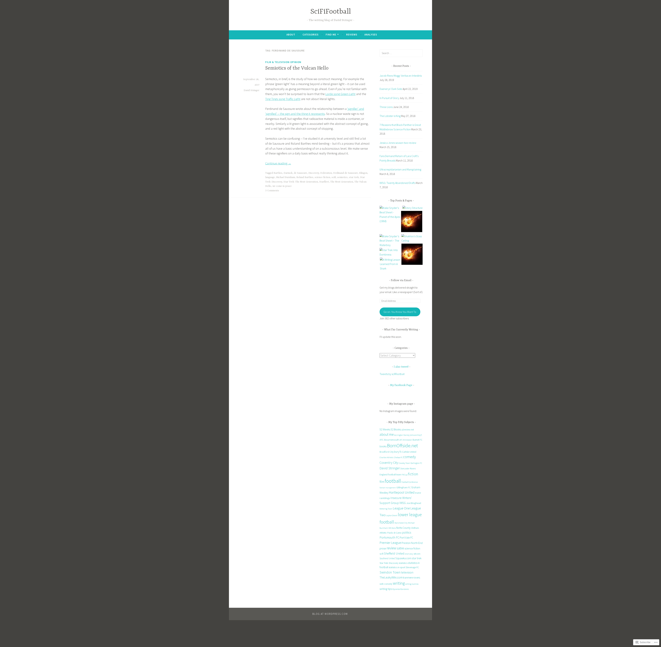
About (290, 34)
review (391, 548)
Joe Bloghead (413, 503)
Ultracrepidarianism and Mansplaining (400, 169)
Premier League (390, 543)
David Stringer (251, 90)
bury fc (398, 451)
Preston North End (412, 543)
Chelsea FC (398, 457)
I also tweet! (401, 366)
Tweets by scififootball (392, 374)
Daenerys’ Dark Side (391, 89)
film (382, 482)
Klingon (363, 173)
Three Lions (386, 107)
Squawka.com (403, 558)
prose (383, 548)
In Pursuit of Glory (389, 98)
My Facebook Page (401, 385)
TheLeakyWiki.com (391, 577)
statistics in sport (397, 567)
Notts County (403, 527)
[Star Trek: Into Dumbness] (390, 252)
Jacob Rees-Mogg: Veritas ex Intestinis (401, 75)
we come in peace (282, 186)
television (407, 572)
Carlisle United (409, 451)
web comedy (386, 583)
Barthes (278, 173)
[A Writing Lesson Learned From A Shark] (390, 264)
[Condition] (412, 255)
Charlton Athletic (387, 457)
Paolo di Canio (394, 532)
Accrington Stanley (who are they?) (408, 435)
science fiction (322, 177)
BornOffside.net (402, 445)
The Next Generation (341, 181)
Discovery (313, 173)
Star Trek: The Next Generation (301, 181)
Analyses (370, 34)
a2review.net (407, 429)
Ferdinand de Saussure (345, 173)
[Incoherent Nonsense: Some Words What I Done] (411, 222)
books (383, 446)
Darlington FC (416, 463)
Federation (326, 173)
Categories (310, 34)
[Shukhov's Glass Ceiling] (412, 238)
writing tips (386, 589)
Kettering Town (386, 508)
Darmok (288, 173)
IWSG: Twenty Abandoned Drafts (397, 183)
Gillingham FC (403, 487)
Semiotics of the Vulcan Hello (296, 68)
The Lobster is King (390, 116)
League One (401, 508)
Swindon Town (390, 572)
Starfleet (324, 181)
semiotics (342, 177)
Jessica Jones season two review (398, 142)
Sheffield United (394, 553)
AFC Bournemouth (389, 439)
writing (399, 583)
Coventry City (389, 463)
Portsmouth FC (389, 537)
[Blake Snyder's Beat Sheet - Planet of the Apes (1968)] (390, 214)
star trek (354, 177)
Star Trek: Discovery (389, 563)
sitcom (417, 553)
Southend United (387, 558)
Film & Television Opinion (283, 62)
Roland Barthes (304, 177)
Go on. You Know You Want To (400, 312)
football (393, 481)
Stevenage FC (412, 567)
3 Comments (272, 190)
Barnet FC (417, 439)
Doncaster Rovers (408, 468)
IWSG (402, 503)
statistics (403, 563)
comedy (409, 456)
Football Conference (409, 482)
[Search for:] (401, 53)
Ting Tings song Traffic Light (282, 99)
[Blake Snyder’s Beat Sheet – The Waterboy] (390, 240)
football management (388, 488)
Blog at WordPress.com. (330, 613)
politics (406, 532)
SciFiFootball (330, 12)
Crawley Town (404, 463)
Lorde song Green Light (340, 94)
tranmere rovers (411, 577)
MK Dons (392, 528)
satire (400, 548)
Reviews (351, 34)
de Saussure (300, 173)
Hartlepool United (402, 492)
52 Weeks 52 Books (390, 429)
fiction (413, 474)
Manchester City (401, 523)
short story (409, 554)
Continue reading (278, 163)
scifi (334, 177)
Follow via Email (401, 280)
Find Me (331, 34)
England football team (390, 474)
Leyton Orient (391, 515)
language (270, 177)
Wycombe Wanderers (400, 589)
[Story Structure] (412, 208)
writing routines (411, 584)
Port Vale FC (406, 537)
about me (387, 434)
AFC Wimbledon (406, 440)
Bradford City (387, 451)
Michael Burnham (285, 177)
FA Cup (404, 474)
